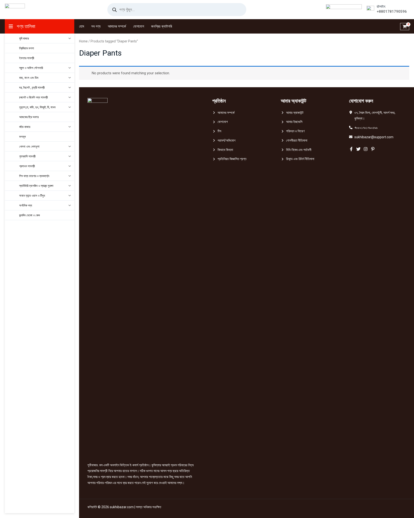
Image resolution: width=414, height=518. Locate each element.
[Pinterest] (373, 149)
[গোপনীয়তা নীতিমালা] (294, 141)
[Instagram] (365, 149)
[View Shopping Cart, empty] (404, 26)
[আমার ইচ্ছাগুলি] (291, 122)
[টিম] (216, 131)
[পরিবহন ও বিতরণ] (293, 131)
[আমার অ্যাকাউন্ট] (292, 113)
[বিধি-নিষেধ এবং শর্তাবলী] (296, 150)
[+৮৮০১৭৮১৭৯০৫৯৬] (363, 128)
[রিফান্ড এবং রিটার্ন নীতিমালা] (297, 159)
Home (83, 41)
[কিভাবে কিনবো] (222, 150)
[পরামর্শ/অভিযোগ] (224, 141)
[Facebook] (351, 149)
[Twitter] (358, 149)
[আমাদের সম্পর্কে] (223, 113)
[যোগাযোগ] (220, 122)
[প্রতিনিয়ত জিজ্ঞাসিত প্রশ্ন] (229, 159)
